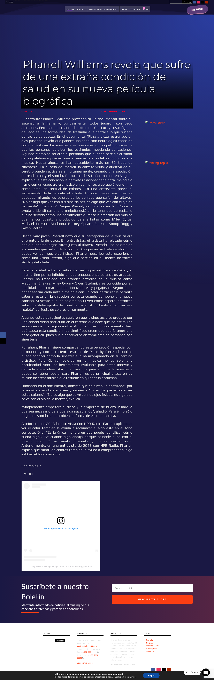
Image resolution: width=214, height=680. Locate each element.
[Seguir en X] (202, 2)
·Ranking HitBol (152, 649)
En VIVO (197, 9)
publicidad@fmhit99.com (87, 646)
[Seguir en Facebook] (194, 2)
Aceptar (151, 675)
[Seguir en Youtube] (206, 2)
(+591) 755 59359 (89, 652)
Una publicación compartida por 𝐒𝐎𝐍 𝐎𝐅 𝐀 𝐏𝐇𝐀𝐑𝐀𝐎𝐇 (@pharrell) (61, 566)
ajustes (132, 677)
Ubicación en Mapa (85, 663)
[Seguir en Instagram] (198, 2)
